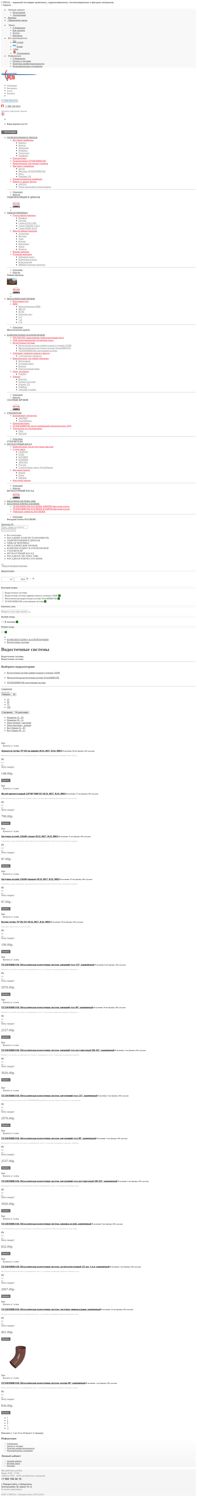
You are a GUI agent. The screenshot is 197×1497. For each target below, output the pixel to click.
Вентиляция (24, 361)
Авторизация (19, 15)
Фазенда (22, 249)
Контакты (17, 35)
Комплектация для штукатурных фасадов (33, 446)
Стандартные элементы (30, 356)
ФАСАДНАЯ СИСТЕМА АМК (21, 501)
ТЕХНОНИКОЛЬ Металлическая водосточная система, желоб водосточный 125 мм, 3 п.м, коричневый (55, 1266)
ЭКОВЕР (23, 418)
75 (8, 704)
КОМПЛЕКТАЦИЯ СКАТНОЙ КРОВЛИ (26, 335)
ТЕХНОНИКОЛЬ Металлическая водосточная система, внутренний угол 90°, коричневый (48, 1138)
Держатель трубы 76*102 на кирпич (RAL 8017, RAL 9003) (31, 751)
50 (8, 702)
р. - (29, 578)
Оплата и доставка (22, 61)
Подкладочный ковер (29, 369)
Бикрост (22, 142)
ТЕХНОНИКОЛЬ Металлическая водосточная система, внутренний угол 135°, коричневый (49, 1095)
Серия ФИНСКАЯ (27, 228)
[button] (14, 566)
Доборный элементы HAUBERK (29, 511)
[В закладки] (2, 762)
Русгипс (22, 465)
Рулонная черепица (22, 254)
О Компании (19, 28)
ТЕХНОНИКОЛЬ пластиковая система (37, 350)
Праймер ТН (24, 176)
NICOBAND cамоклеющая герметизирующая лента (38, 337)
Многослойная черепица (25, 231)
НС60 (21, 311)
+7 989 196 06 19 (9, 101)
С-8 (20, 317)
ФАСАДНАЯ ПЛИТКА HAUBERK (23, 504)
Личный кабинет (14, 1461)
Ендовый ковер (26, 363)
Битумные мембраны (23, 140)
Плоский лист (25, 314)
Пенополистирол (21, 423)
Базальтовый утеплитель (25, 415)
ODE (20, 431)
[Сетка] (5, 692)
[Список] (2, 692)
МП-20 (21, 309)
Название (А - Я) (15, 717)
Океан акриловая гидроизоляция (34, 187)
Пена (21, 174)
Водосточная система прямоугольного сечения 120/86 (44, 345)
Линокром (23, 148)
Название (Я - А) (15, 720)
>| (8, 1428)
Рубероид (23, 150)
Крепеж (22, 366)
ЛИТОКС (23, 462)
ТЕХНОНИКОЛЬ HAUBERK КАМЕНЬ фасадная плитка (41, 509)
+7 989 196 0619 (12, 106)
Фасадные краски (21, 470)
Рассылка (11, 1466)
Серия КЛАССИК (27, 223)
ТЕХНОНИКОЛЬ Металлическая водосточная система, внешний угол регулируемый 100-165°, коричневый (57, 1050)
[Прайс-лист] (8, 692)
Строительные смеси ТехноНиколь (35, 467)
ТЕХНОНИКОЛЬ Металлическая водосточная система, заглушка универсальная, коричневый (51, 1309)
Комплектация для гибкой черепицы (31, 358)
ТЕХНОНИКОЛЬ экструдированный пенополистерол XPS (42, 426)
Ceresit (19, 42)
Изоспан (22, 379)
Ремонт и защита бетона (24, 181)
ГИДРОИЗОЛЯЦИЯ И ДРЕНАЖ (22, 137)
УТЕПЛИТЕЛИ (14, 413)
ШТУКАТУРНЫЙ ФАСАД (19, 444)
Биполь (22, 145)
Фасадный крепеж (22, 480)
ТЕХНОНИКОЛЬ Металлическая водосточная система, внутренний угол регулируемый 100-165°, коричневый (59, 1181)
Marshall (22, 478)
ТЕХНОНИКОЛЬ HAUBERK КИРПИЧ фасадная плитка (41, 506)
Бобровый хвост (26, 257)
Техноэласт (24, 153)
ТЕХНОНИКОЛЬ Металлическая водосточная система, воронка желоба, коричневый (46, 1224)
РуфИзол (22, 387)
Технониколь (23, 53)
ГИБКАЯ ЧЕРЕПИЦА (17, 213)
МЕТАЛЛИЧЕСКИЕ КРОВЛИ (21, 299)
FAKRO (22, 374)
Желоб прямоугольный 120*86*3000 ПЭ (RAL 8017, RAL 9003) (33, 793)
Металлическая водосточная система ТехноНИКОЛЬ (44, 348)
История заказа (13, 1463)
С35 (20, 322)
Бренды (16, 194)
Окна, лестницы (21, 371)
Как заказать (19, 30)
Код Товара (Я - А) (16, 730)
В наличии (11, 622)
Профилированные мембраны (27, 179)
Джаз (21, 239)
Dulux (21, 475)
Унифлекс (23, 155)
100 (8, 707)
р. (33, 578)
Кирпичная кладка (27, 259)
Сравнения (6, 689)
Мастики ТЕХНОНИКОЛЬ (31, 171)
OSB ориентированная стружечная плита (33, 340)
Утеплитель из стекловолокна (27, 428)
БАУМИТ (23, 457)
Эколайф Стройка (27, 389)
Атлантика (23, 233)
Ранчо (21, 246)
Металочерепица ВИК (29, 306)
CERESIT (23, 452)
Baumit (21, 472)
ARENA (22, 184)
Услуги (16, 33)
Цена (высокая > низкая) (19, 725)
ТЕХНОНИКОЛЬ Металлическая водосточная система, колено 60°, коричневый (43, 1383)
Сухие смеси (19, 449)
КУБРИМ (23, 459)
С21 (20, 319)
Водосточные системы (24, 343)
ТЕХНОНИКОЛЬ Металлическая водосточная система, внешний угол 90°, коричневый (47, 1007)
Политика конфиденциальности (28, 63)
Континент (23, 244)
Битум (21, 168)
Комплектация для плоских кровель (30, 163)
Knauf (19, 46)
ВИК (15, 304)
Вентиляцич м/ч (21, 301)
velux (15, 49)
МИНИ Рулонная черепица (31, 264)
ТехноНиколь (25, 420)
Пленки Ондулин (27, 382)
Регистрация (19, 12)
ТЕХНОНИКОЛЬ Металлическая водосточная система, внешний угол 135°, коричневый (47, 964)
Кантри (22, 241)
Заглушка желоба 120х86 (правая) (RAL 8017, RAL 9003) (30, 879)
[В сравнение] (2, 765)
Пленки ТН (24, 384)
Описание (18, 192)
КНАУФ (22, 433)
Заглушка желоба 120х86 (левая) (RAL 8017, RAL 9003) (29, 836)
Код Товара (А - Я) (16, 728)
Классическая (25, 262)
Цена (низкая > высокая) (19, 722)
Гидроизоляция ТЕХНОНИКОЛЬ (29, 161)
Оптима (22, 220)
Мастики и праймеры (23, 166)
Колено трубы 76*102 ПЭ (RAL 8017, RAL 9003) (26, 922)
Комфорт (22, 218)
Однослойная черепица (24, 215)
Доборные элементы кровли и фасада (31, 353)
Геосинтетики (19, 158)
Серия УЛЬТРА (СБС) (29, 226)
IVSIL (21, 454)
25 (8, 699)
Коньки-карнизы (21, 251)
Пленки (16, 376)
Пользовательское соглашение (27, 66)
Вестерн (22, 236)
